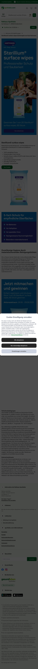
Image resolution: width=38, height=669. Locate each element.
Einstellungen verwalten (19, 351)
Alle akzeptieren (19, 340)
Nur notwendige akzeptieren (19, 345)
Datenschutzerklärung (17, 335)
